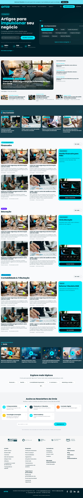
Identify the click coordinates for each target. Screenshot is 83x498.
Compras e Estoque (75, 33)
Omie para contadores (49, 451)
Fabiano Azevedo (4, 198)
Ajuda (69, 448)
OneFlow (48, 456)
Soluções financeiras (30, 459)
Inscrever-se (60, 424)
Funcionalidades (29, 455)
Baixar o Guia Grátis (70, 197)
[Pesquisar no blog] (61, 6)
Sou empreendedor (47, 29)
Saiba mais (64, 2)
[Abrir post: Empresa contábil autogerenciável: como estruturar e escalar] (31, 97)
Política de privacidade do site (30, 475)
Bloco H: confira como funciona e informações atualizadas (51, 129)
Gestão (62, 29)
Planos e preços (29, 452)
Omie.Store (70, 455)
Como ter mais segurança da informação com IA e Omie (14, 166)
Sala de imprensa (8, 457)
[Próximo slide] (80, 111)
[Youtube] (78, 491)
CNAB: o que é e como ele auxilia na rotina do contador (30, 129)
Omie (4, 208)
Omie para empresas (30, 450)
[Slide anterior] (77, 111)
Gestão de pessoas (73, 29)
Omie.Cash (28, 461)
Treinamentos (29, 463)
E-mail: (43, 490)
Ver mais (78, 144)
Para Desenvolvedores (72, 457)
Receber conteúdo (28, 37)
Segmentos (28, 457)
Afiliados (6, 461)
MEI (56, 29)
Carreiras (6, 455)
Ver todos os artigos (6, 50)
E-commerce (46, 36)
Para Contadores (42, 6)
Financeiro (54, 36)
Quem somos (7, 450)
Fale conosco (71, 450)
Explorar (51, 6)
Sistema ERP (7, 452)
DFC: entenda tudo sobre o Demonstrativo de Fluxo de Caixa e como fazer (72, 130)
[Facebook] (67, 491)
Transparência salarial (8, 467)
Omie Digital (4, 91)
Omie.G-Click (49, 454)
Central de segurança (28, 481)
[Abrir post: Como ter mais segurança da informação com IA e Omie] (4, 97)
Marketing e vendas (47, 33)
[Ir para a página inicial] (7, 492)
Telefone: (57, 490)
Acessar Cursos (70, 264)
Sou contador (6, 275)
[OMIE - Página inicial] (5, 6)
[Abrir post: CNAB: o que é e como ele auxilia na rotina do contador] (59, 97)
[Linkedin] (75, 491)
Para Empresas (15, 6)
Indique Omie (7, 459)
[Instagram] (71, 491)
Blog (68, 452)
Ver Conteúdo (70, 330)
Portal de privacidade (31, 478)
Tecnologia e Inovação (61, 33)
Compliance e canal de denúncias (9, 463)
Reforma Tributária (31, 6)
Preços (23, 6)
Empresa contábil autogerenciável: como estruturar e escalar (7, 130)
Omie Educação (50, 464)
